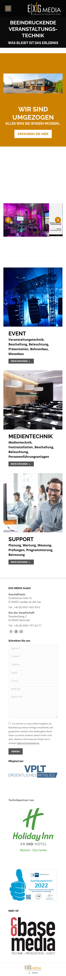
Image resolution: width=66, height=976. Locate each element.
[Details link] (33, 297)
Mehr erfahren (19, 361)
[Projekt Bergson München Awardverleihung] (32, 220)
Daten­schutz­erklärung (28, 743)
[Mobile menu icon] (8, 8)
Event (17, 333)
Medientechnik (30, 436)
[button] (8, 220)
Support (21, 539)
